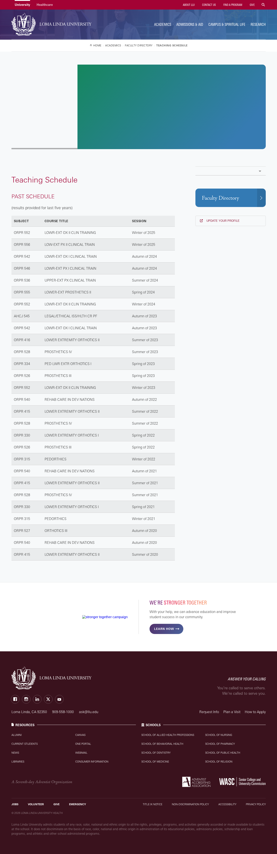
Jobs (14, 804)
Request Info (209, 712)
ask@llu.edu (88, 712)
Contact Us (208, 5)
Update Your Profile (223, 220)
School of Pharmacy (220, 743)
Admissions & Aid (189, 24)
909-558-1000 (63, 712)
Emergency (77, 804)
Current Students (24, 743)
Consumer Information (91, 761)
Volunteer (36, 804)
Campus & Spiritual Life (226, 24)
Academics (162, 24)
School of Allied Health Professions (167, 735)
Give (252, 5)
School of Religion (218, 761)
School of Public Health (222, 752)
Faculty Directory (220, 198)
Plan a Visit (231, 712)
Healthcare (45, 5)
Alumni (16, 735)
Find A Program (232, 5)
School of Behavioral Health (162, 743)
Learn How (164, 629)
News (15, 752)
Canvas (80, 735)
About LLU (188, 5)
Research (258, 24)
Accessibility (227, 804)
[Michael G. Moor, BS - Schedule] (230, 171)
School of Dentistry (156, 752)
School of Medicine (155, 761)
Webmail (81, 752)
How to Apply (255, 712)
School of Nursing (218, 735)
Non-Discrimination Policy (190, 804)
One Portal (83, 743)
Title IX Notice (152, 804)
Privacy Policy (256, 804)
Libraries (17, 761)
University (22, 5)
